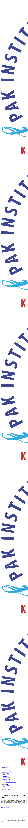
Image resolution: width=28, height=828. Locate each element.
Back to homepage (5, 807)
